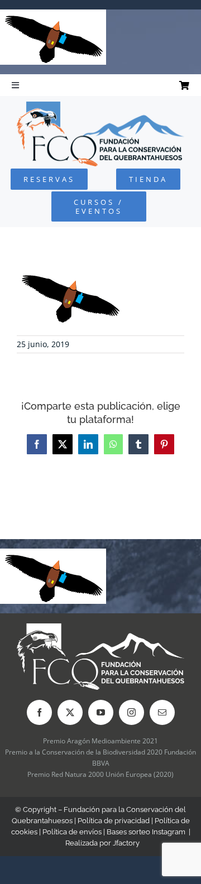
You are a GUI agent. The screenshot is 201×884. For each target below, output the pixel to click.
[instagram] (131, 712)
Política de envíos (72, 832)
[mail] (162, 712)
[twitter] (70, 712)
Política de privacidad (114, 820)
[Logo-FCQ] (100, 106)
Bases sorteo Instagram (146, 832)
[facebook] (39, 712)
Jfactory (126, 843)
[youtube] (100, 712)
